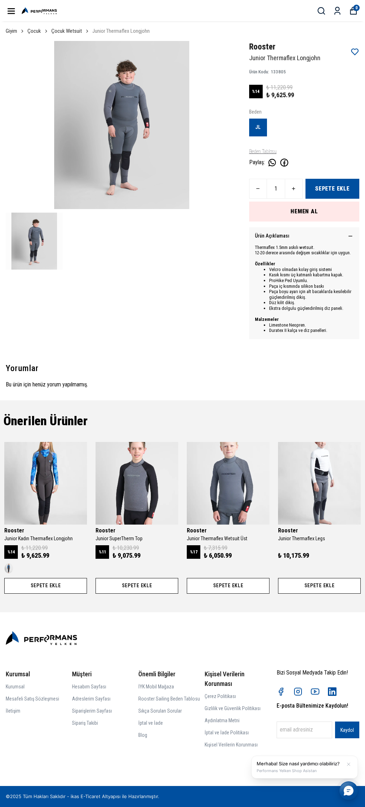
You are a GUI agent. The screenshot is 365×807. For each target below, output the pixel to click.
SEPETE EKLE (332, 188)
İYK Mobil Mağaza (156, 686)
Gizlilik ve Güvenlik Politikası (233, 708)
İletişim (13, 711)
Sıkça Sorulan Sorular (160, 711)
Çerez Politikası (220, 696)
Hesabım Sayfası (89, 686)
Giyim (11, 31)
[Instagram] (298, 691)
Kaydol (347, 730)
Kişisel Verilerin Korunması (231, 745)
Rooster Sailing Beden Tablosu (169, 699)
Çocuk (34, 31)
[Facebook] (281, 691)
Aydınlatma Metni (222, 720)
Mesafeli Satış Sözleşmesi (32, 699)
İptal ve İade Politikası (227, 732)
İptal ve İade (150, 723)
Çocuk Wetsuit (66, 31)
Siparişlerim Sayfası (92, 711)
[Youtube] (315, 691)
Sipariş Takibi (85, 723)
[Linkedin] (332, 691)
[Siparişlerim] (337, 10)
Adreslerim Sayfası (91, 699)
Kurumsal (15, 686)
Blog (142, 735)
